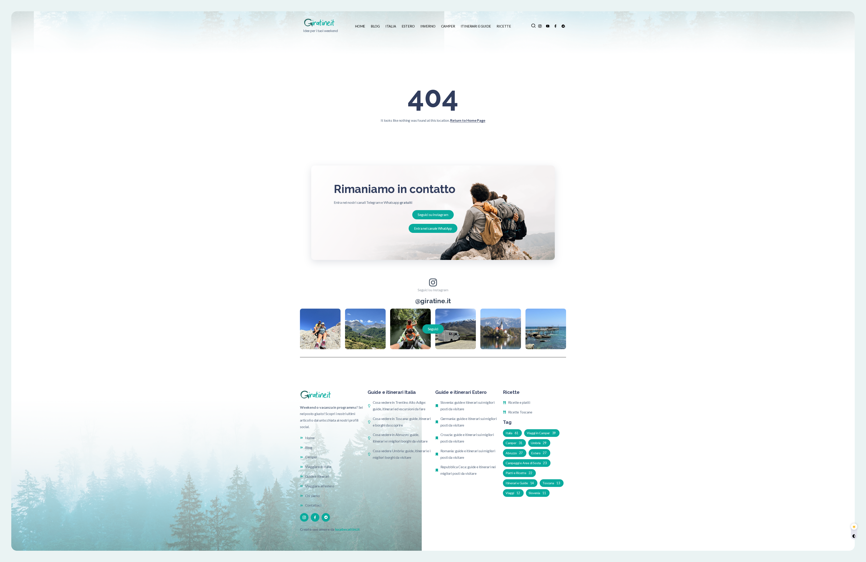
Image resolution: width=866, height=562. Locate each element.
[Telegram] (563, 26)
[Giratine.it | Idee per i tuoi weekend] (320, 22)
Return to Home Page (467, 120)
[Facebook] (555, 26)
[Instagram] (540, 26)
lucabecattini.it (347, 529)
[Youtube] (547, 26)
